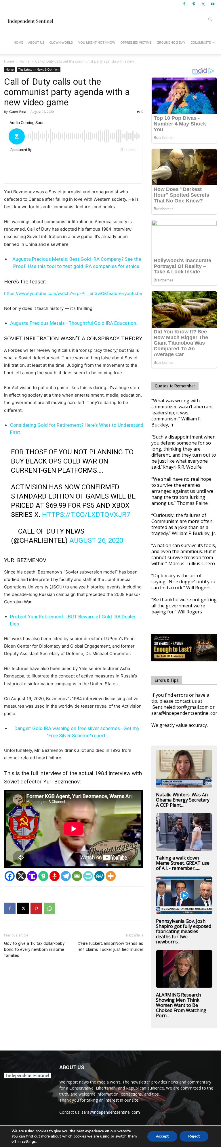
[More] (111, 876)
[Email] (77, 876)
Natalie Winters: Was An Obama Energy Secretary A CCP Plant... (182, 800)
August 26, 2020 (96, 540)
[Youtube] (212, 4)
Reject (194, 1136)
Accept (162, 1136)
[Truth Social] (32, 876)
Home (18, 42)
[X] (203, 4)
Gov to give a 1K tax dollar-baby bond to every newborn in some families (34, 949)
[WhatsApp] (49, 908)
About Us (36, 42)
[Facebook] (184, 4)
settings (29, 1141)
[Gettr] (54, 876)
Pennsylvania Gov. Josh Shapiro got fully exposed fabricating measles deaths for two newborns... (183, 931)
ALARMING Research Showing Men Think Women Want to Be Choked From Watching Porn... (181, 1005)
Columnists (200, 42)
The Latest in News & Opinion (38, 69)
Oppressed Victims (135, 42)
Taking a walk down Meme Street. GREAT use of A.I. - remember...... (182, 863)
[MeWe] (99, 876)
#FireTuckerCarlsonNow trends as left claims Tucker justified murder (110, 946)
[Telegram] (66, 876)
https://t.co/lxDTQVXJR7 (86, 515)
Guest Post (17, 111)
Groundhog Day (171, 42)
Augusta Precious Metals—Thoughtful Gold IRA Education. (73, 323)
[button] (210, 19)
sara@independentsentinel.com (110, 1112)
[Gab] (43, 876)
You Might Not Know (96, 42)
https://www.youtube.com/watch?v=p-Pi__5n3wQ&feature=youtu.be (73, 293)
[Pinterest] (193, 4)
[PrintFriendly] (88, 876)
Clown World (61, 42)
